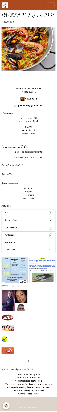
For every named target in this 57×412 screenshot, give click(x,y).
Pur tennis (28, 235)
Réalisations (28, 195)
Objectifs (28, 189)
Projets (28, 192)
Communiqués (28, 228)
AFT (28, 213)
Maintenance (28, 198)
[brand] (5, 5)
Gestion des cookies (28, 408)
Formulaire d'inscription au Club (28, 158)
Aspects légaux (28, 220)
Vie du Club (28, 250)
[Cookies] (6, 405)
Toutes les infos (28, 134)
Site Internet (28, 243)
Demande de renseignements (28, 152)
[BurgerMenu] (51, 5)
